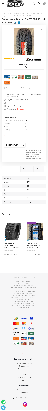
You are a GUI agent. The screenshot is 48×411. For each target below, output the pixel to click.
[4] (11, 58)
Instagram (25, 404)
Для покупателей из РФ (24, 359)
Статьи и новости (24, 390)
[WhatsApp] (3, 402)
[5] (14, 58)
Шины (24, 354)
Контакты (24, 393)
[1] (5, 58)
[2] (7, 58)
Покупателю (24, 366)
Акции (24, 375)
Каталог (24, 350)
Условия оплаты (24, 369)
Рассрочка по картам (24, 363)
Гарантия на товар (24, 377)
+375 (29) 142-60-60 (23, 398)
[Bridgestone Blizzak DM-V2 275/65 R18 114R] (24, 41)
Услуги (24, 380)
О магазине (24, 386)
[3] (9, 58)
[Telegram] (3, 407)
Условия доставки (24, 372)
